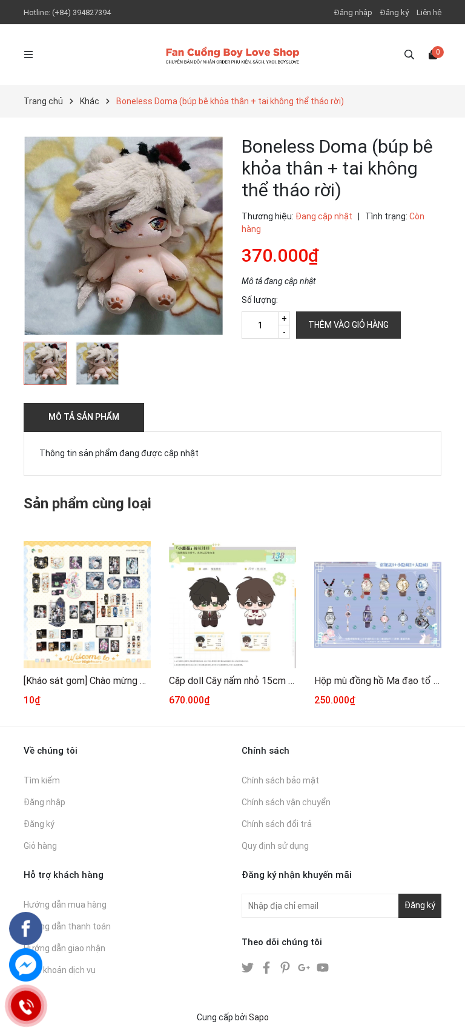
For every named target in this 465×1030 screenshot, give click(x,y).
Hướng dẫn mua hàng (65, 904)
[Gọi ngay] (25, 1006)
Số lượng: (260, 300)
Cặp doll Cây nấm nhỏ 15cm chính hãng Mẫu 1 (232, 680)
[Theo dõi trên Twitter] (249, 967)
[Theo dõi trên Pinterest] (286, 967)
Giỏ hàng (40, 846)
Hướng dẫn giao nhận (64, 948)
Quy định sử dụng (275, 846)
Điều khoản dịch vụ (60, 970)
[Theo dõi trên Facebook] (267, 967)
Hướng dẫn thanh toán (67, 926)
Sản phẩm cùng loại (87, 503)
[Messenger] (25, 965)
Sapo (259, 1017)
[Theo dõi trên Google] (305, 967)
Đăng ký (394, 12)
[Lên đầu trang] (444, 1009)
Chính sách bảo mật (280, 780)
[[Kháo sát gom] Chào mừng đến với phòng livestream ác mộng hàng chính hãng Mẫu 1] (87, 604)
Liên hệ (429, 12)
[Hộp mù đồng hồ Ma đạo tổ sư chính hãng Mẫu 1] (377, 604)
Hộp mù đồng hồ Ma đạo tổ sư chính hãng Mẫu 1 (377, 680)
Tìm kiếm (42, 780)
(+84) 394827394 (81, 12)
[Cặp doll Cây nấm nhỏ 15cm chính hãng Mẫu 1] (232, 604)
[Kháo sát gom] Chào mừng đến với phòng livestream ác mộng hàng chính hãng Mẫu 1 (87, 680)
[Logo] (232, 54)
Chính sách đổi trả (277, 824)
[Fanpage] (25, 928)
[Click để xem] (123, 236)
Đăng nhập (353, 12)
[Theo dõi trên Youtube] (323, 967)
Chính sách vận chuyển (286, 802)
